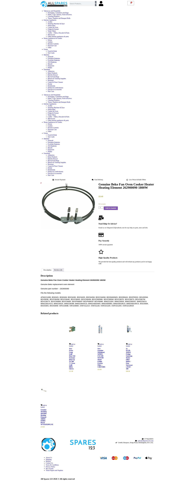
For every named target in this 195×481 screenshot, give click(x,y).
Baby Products (52, 73)
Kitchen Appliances (50, 20)
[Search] (95, 3)
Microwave (51, 35)
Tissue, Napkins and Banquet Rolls (59, 18)
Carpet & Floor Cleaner (55, 82)
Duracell (50, 56)
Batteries (46, 55)
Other (49, 47)
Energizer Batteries (54, 58)
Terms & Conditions (52, 465)
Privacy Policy (50, 467)
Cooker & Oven (53, 27)
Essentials (47, 69)
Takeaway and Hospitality (52, 11)
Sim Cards (51, 53)
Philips (50, 67)
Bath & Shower (53, 75)
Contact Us (49, 463)
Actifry (50, 22)
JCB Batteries (52, 62)
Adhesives (51, 71)
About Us (49, 457)
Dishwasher (51, 25)
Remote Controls (53, 44)
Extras (46, 49)
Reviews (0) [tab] (58, 270)
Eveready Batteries (54, 60)
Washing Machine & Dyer (56, 24)
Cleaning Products (54, 16)
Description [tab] (47, 270)
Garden (50, 42)
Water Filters (52, 31)
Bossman (51, 80)
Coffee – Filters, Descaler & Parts (58, 33)
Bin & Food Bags (53, 77)
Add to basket (110, 208)
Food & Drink (52, 51)
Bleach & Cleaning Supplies (57, 78)
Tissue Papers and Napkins (54, 470)
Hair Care (51, 91)
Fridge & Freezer (53, 29)
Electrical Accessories (55, 89)
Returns (48, 461)
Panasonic (51, 66)
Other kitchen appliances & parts (58, 36)
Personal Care (52, 46)
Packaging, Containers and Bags (58, 13)
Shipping (48, 459)
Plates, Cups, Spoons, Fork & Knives (60, 14)
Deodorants (51, 86)
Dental (50, 84)
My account (49, 468)
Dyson (50, 40)
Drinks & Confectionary (55, 88)
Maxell (50, 64)
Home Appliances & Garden (53, 38)
